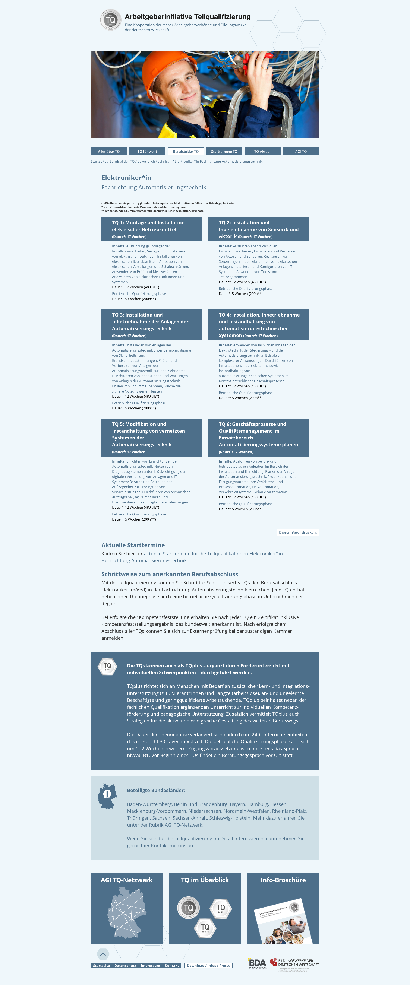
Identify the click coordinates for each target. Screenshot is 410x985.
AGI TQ (301, 151)
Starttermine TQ (224, 151)
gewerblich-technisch (155, 161)
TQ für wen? (147, 151)
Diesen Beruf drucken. (298, 532)
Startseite (99, 161)
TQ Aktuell (262, 151)
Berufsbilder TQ (186, 151)
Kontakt (159, 845)
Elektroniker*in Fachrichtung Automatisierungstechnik (218, 161)
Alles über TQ (109, 151)
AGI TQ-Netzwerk (183, 825)
